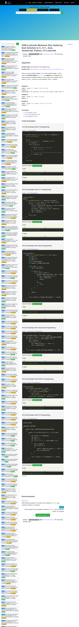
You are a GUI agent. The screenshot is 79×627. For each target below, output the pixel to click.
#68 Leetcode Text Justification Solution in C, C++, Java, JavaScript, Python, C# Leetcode (9, 450)
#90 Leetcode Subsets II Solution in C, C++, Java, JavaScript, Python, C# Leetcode (9, 587)
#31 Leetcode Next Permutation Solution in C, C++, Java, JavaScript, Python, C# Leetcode (9, 240)
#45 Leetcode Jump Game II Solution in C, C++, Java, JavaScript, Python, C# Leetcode (9, 322)
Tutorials (39, 2)
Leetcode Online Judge (34, 54)
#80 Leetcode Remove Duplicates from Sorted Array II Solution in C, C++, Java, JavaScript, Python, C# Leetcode (9, 529)
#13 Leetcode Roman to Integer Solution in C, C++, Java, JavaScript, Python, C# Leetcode (8, 129)
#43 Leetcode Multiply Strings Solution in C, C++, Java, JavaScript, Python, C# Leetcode (9, 311)
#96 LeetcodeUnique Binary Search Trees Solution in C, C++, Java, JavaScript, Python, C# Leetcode (9, 622)
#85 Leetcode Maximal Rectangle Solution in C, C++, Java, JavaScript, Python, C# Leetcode (9, 559)
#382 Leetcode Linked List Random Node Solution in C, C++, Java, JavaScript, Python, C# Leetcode (9, 110)
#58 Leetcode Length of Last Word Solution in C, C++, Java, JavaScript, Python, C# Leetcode (9, 397)
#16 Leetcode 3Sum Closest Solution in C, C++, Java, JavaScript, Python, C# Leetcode (9, 145)
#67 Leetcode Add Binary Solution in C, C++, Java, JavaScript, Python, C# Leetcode (9, 444)
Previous (25, 500)
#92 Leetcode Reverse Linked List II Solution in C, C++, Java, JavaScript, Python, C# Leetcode (9, 597)
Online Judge (58, 2)
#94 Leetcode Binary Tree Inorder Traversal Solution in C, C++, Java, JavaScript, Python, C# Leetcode (9, 610)
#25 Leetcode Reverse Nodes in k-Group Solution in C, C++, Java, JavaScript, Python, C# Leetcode (9, 198)
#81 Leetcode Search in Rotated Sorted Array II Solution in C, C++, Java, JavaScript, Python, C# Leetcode (9, 535)
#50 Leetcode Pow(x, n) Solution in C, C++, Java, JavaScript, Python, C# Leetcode (9, 348)
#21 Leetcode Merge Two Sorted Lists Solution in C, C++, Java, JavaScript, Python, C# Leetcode (9, 173)
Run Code (66, 2)
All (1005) (22, 9)
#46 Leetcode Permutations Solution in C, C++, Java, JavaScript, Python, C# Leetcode (9, 327)
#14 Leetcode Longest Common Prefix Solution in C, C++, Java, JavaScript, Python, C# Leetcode (9, 135)
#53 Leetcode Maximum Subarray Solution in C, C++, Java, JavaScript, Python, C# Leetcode (9, 370)
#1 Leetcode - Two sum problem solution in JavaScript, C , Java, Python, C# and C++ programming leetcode (8, 48)
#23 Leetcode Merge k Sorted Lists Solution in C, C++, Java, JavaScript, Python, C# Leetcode (9, 185)
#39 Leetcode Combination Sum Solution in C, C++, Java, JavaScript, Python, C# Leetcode (9, 287)
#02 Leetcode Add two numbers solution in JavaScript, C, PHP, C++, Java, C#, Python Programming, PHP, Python (9, 54)
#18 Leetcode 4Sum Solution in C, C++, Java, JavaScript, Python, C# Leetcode (9, 156)
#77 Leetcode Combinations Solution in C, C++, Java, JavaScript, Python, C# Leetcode (9, 513)
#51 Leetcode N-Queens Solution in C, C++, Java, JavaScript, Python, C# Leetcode (9, 353)
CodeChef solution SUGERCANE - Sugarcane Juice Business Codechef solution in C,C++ (9, 363)
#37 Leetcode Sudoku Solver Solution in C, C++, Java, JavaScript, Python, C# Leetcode (9, 277)
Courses (34, 2)
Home (29, 2)
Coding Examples (48, 2)
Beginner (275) (31, 9)
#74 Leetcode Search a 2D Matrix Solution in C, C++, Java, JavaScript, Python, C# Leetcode (9, 497)
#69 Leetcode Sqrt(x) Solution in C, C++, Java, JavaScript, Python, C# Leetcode (9, 465)
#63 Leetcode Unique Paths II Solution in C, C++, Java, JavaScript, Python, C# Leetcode (9, 423)
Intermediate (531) (43, 9)
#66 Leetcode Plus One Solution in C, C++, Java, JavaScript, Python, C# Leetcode (9, 439)
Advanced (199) (54, 9)
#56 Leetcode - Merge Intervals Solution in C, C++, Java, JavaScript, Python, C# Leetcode (8, 386)
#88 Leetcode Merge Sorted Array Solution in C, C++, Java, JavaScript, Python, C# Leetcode (9, 575)
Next (61, 507)
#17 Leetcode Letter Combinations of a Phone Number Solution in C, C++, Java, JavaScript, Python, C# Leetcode (9, 151)
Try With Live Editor (37, 165)
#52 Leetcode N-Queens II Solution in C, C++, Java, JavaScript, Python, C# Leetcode (9, 358)
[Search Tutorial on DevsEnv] (26, 3)
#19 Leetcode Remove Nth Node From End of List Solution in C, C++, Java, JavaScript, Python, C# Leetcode (9, 162)
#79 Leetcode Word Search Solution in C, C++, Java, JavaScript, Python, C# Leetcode (9, 523)
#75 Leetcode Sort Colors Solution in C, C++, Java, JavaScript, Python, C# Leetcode (9, 502)
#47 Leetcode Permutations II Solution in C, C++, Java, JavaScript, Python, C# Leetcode (9, 332)
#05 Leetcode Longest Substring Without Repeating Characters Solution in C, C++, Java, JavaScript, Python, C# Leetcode (9, 74)
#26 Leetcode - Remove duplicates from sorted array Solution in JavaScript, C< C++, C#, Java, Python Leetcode (9, 204)
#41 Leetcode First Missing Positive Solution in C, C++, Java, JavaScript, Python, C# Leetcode (9, 299)
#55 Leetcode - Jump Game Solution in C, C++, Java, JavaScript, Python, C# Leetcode (9, 380)
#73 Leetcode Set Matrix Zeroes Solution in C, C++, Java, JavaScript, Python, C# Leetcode (8, 490)
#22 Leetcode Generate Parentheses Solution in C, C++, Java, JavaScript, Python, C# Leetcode (9, 179)
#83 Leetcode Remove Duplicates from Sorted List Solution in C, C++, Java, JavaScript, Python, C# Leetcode (9, 547)
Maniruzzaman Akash (48, 54)
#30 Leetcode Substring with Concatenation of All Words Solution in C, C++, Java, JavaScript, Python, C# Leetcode (9, 228)
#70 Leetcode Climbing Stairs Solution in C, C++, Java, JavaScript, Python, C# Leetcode (9, 470)
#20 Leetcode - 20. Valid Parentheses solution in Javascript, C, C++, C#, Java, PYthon (9, 168)
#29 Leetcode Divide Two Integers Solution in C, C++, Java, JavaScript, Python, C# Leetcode (8, 222)
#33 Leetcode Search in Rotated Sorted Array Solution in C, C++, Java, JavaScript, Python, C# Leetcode (9, 253)
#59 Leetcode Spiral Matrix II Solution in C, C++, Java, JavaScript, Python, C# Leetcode (9, 402)
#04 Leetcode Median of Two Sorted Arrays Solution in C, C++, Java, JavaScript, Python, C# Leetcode (9, 67)
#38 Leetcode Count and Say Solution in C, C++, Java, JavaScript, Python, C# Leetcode (9, 282)
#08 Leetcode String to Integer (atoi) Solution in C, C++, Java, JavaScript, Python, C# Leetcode (9, 92)
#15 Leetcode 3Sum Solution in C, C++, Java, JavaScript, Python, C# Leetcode (9, 140)
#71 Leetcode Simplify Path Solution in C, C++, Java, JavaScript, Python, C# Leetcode (9, 480)
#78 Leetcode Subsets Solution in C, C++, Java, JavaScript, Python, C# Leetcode (9, 518)
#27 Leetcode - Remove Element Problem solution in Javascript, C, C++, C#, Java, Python (9, 210)
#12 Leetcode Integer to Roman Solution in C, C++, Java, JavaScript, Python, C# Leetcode (8, 123)
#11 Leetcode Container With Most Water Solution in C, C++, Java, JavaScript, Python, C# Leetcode (9, 116)
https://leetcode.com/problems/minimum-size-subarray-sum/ (46, 69)
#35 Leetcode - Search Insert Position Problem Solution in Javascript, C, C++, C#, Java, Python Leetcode (9, 266)
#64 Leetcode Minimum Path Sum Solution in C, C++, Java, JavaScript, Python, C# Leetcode (9, 429)
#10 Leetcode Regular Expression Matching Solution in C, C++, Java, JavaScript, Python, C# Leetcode (9, 104)
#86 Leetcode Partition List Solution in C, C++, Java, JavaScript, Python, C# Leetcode (9, 565)
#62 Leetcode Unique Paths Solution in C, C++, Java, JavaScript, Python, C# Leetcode (9, 418)
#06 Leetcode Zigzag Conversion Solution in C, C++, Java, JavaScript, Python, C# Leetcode (9, 81)
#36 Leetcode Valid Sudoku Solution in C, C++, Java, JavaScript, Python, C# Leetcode (9, 272)
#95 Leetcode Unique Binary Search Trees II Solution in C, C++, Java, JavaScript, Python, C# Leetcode (9, 616)
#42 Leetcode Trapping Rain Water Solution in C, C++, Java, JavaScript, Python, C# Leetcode (9, 306)
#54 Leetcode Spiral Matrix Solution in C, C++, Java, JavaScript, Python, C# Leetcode (9, 375)
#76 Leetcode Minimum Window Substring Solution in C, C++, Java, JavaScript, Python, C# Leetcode (9, 508)
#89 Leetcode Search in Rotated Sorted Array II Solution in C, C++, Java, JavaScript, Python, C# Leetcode (9, 581)
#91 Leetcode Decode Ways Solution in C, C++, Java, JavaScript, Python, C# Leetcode (9, 592)
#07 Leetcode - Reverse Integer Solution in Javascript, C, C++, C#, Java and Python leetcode (9, 86)
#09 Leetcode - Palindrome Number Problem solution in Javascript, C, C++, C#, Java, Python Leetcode (9, 98)
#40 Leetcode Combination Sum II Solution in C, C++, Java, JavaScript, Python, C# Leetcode (9, 293)
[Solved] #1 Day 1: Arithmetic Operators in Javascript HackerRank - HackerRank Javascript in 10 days (9, 234)
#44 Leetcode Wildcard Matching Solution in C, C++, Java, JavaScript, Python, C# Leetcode (9, 317)
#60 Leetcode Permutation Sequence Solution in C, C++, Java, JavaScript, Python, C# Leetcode (9, 408)
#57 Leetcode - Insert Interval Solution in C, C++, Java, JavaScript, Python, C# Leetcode (9, 391)
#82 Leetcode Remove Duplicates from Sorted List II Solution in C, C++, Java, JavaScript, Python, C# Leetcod (9, 541)
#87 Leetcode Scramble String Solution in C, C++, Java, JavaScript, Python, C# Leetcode (9, 570)
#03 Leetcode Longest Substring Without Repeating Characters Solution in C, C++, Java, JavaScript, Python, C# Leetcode (9, 61)
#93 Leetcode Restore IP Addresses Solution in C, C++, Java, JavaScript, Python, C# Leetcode (9, 604)
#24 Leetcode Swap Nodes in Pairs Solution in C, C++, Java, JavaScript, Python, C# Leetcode (9, 191)
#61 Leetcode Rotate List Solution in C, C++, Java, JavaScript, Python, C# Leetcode (9, 413)
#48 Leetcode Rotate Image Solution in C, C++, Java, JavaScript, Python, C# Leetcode (9, 337)
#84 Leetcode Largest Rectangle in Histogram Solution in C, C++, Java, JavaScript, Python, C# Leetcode (9, 553)
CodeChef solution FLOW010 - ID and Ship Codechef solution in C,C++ (9, 455)
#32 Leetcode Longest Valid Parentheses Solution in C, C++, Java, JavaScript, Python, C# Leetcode (9, 247)
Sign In (72, 2)
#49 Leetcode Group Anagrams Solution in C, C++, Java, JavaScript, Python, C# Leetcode (9, 343)
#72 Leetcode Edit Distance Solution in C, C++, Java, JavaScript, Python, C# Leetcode (9, 485)
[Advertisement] (39, 25)
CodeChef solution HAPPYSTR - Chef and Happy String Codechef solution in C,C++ (9, 475)
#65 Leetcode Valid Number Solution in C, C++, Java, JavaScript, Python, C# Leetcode (9, 434)
